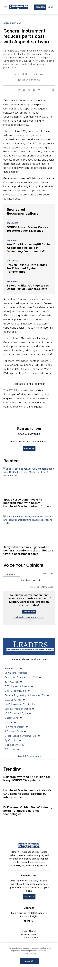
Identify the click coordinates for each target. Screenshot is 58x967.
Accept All (29, 961)
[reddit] (34, 90)
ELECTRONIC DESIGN (29, 938)
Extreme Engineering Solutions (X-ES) (25, 695)
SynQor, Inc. (11, 740)
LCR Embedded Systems (18, 713)
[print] (53, 90)
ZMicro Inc (10, 749)
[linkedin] (24, 90)
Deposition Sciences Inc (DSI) (21, 677)
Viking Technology (14, 744)
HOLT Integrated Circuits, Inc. (20, 704)
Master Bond (11, 717)
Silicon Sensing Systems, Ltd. (21, 735)
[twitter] (29, 90)
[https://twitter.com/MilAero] (32, 921)
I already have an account (29, 617)
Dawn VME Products (16, 672)
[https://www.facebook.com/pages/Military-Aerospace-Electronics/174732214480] (24, 921)
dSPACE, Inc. (12, 681)
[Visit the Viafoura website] (47, 587)
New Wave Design (14, 726)
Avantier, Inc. (11, 668)
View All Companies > (29, 756)
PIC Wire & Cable (14, 731)
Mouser (9, 722)
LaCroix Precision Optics (18, 708)
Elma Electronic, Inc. (15, 690)
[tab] (11, 574)
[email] (39, 90)
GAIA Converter (13, 699)
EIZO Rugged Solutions (17, 686)
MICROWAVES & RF (29, 934)
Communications (12, 23)
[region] (29, 581)
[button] (5, 7)
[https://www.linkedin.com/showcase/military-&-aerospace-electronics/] (28, 921)
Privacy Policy (30, 953)
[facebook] (18, 90)
